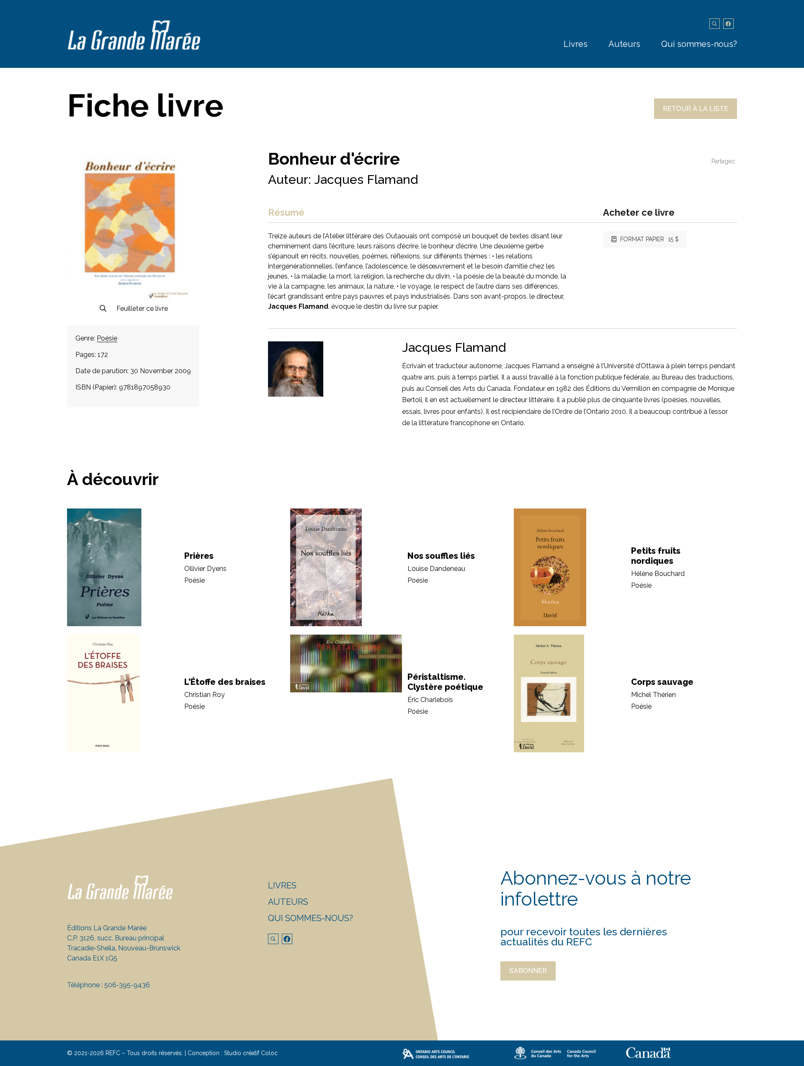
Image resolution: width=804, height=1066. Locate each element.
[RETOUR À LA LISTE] (695, 117)
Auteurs (624, 44)
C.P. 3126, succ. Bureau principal (115, 938)
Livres (576, 44)
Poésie (107, 338)
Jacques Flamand (366, 179)
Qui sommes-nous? (699, 44)
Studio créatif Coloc (251, 1053)
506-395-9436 (127, 985)
